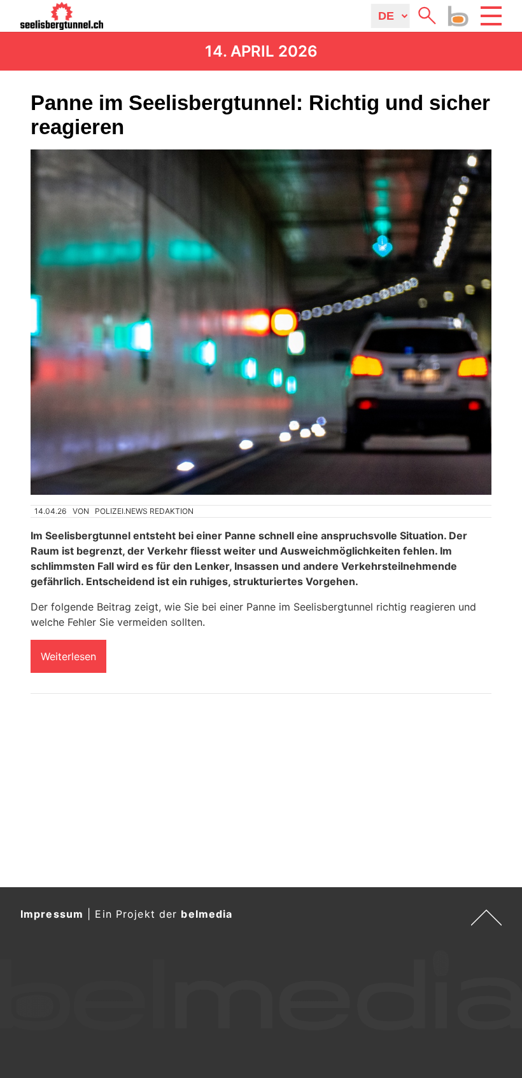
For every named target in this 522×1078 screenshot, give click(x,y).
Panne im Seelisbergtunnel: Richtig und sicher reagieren (260, 115)
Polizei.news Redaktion (144, 511)
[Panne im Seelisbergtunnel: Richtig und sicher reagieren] (261, 322)
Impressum (51, 914)
